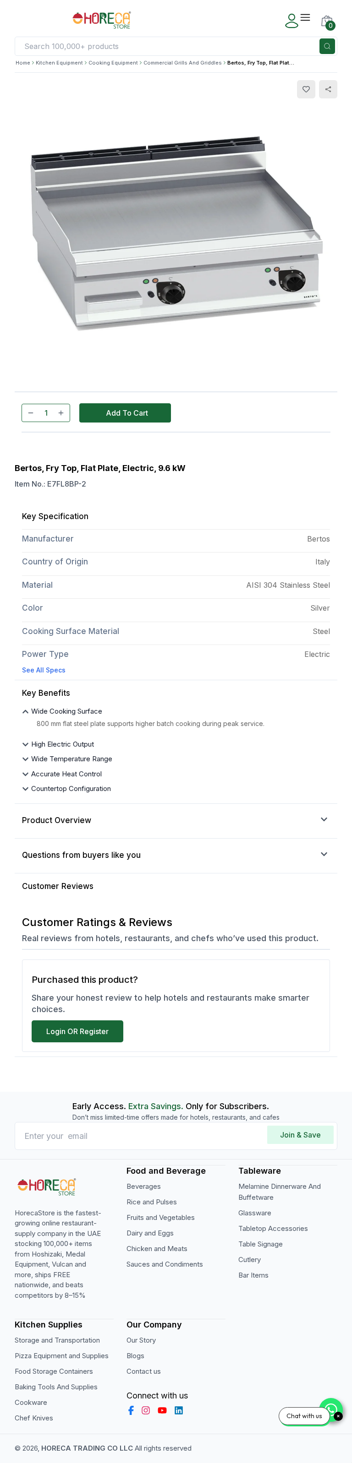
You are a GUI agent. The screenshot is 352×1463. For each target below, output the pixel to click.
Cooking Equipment (113, 63)
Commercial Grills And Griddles (182, 63)
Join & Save (300, 1134)
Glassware (254, 1212)
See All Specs (44, 670)
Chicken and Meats (156, 1248)
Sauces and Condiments (164, 1264)
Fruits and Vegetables (160, 1217)
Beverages (143, 1186)
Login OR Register (77, 1031)
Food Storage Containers (54, 1371)
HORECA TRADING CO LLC (87, 1448)
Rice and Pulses (151, 1201)
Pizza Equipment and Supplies (62, 1355)
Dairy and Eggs (150, 1233)
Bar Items (253, 1275)
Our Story (141, 1340)
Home (23, 63)
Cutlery (249, 1259)
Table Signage (260, 1244)
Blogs (135, 1355)
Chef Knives (34, 1418)
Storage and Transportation (57, 1340)
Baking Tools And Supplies (56, 1386)
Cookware (31, 1402)
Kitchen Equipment (59, 63)
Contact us (143, 1371)
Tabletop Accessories (273, 1228)
